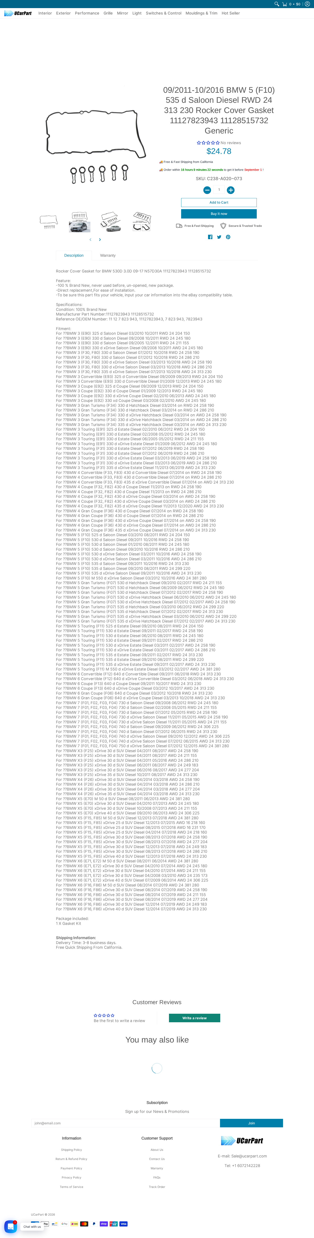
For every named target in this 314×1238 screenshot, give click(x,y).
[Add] (231, 190)
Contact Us (157, 1159)
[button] (291, 4)
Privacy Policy (71, 1177)
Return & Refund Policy (71, 1159)
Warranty (157, 1168)
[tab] (74, 255)
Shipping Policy (71, 1149)
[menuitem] (277, 4)
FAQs (156, 1177)
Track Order (157, 1187)
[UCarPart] (18, 13)
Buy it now (219, 214)
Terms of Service (71, 1187)
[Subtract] (207, 190)
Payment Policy (71, 1168)
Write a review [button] (194, 1018)
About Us (157, 1149)
